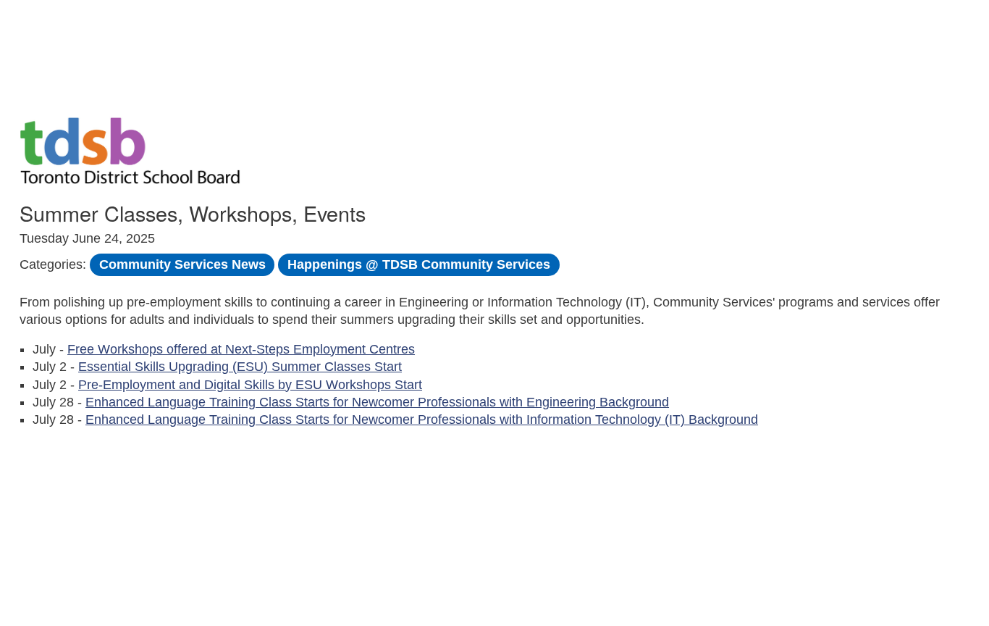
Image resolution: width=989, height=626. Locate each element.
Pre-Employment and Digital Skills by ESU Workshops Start (250, 384)
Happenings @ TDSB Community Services (418, 264)
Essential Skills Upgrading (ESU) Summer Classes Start (240, 366)
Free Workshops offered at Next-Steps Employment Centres (241, 349)
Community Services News (182, 264)
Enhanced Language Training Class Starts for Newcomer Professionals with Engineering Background (377, 402)
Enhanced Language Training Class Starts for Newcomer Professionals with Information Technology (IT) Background (421, 419)
